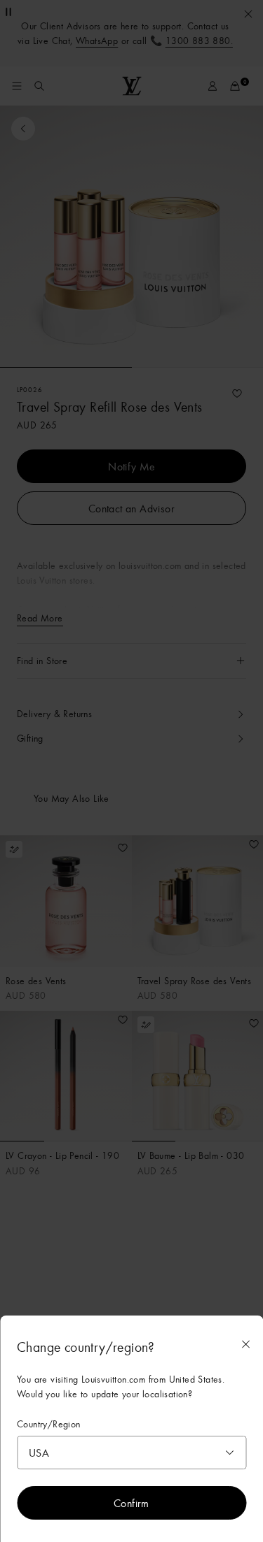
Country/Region (49, 1424)
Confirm (131, 1503)
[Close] (245, 1344)
